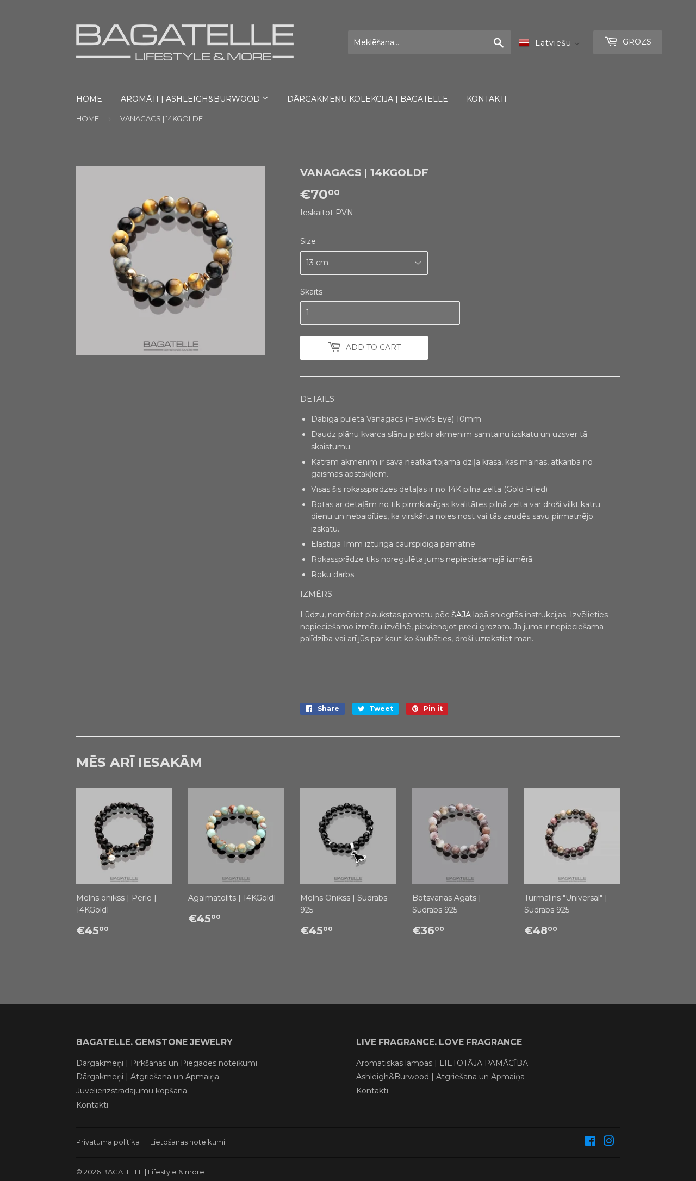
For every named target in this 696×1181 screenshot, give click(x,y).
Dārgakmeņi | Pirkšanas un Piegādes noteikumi (166, 1063)
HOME (89, 99)
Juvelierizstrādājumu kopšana (131, 1091)
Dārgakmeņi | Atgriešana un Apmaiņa (147, 1077)
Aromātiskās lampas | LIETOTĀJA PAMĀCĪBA (442, 1063)
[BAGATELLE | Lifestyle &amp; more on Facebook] (590, 1142)
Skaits (311, 292)
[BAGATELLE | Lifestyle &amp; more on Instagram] (609, 1142)
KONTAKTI (487, 99)
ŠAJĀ (461, 615)
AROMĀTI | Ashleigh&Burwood (191, 99)
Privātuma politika (108, 1142)
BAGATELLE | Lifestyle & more (153, 1171)
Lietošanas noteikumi (187, 1142)
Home (87, 118)
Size (308, 241)
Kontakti (92, 1105)
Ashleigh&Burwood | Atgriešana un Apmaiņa (440, 1077)
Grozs (635, 42)
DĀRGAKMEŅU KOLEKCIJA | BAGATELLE (367, 99)
